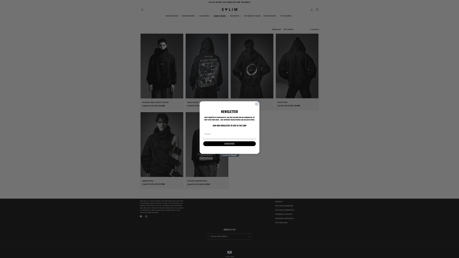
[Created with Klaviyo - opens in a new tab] (229, 155)
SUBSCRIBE (229, 143)
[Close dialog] (256, 103)
